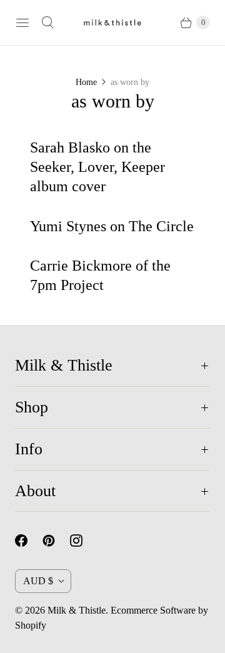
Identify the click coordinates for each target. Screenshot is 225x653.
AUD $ (38, 581)
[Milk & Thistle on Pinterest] (56, 540)
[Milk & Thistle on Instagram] (84, 540)
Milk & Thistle (77, 610)
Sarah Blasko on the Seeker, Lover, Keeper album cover (97, 166)
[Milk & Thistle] (112, 22)
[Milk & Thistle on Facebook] (28, 540)
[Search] (47, 22)
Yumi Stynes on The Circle (112, 226)
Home (86, 82)
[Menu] (22, 22)
